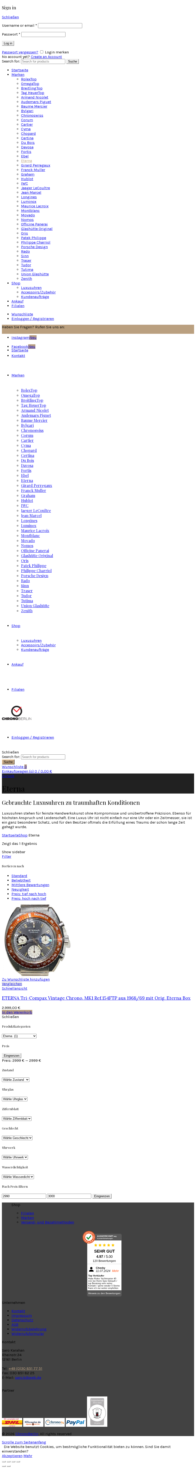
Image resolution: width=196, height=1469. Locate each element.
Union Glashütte (35, 274)
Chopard (28, 133)
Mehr (27, 1455)
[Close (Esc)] (4, 1461)
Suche (72, 61)
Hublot (27, 179)
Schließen (10, 17)
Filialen (17, 305)
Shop (15, 283)
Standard (19, 875)
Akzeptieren (12, 1455)
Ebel (25, 156)
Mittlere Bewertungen (30, 885)
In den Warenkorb (17, 1012)
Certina (27, 138)
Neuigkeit (20, 889)
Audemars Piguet (36, 101)
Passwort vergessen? (20, 52)
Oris (24, 233)
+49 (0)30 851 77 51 (25, 1368)
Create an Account (46, 56)
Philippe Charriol (35, 242)
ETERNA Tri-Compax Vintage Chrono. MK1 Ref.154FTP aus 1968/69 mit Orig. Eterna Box (96, 998)
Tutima (27, 269)
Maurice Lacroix (35, 206)
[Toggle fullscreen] (13, 1461)
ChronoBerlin (27, 1434)
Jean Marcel (31, 192)
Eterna (26, 160)
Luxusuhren (31, 287)
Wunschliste (22, 314)
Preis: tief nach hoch (28, 894)
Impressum (21, 1315)
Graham (27, 174)
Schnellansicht (14, 988)
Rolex (29, 79)
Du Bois (28, 142)
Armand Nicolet (34, 97)
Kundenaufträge (35, 296)
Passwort (11, 34)
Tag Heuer (32, 92)
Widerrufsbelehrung (29, 1329)
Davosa (27, 147)
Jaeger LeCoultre (35, 188)
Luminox (28, 201)
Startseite (19, 70)
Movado (28, 215)
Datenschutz (22, 1320)
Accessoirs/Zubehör (38, 292)
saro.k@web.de (28, 1377)
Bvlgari (27, 111)
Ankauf (17, 301)
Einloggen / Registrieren (32, 318)
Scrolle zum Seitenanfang (24, 1442)
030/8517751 (77, 327)
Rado (25, 251)
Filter (6, 856)
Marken (17, 74)
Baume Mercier (34, 106)
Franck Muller (33, 169)
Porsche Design (34, 247)
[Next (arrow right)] (9, 1466)
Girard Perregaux (35, 165)
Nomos (27, 219)
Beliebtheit (21, 880)
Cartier (27, 124)
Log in (8, 43)
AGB (14, 1324)
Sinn (25, 256)
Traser (26, 260)
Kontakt (18, 1311)
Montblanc (30, 210)
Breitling (32, 88)
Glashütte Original (37, 228)
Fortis (26, 151)
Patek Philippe (33, 237)
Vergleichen (12, 984)
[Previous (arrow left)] (4, 1466)
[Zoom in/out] (18, 1461)
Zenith (26, 278)
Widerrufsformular (27, 1333)
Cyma (26, 129)
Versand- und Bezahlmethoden (47, 1222)
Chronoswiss (32, 115)
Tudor (26, 265)
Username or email (19, 25)
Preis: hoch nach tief (28, 898)
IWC (24, 183)
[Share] (9, 1461)
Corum (27, 120)
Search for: (11, 61)
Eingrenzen (11, 1055)
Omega (30, 83)
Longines (29, 197)
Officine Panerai (34, 224)
